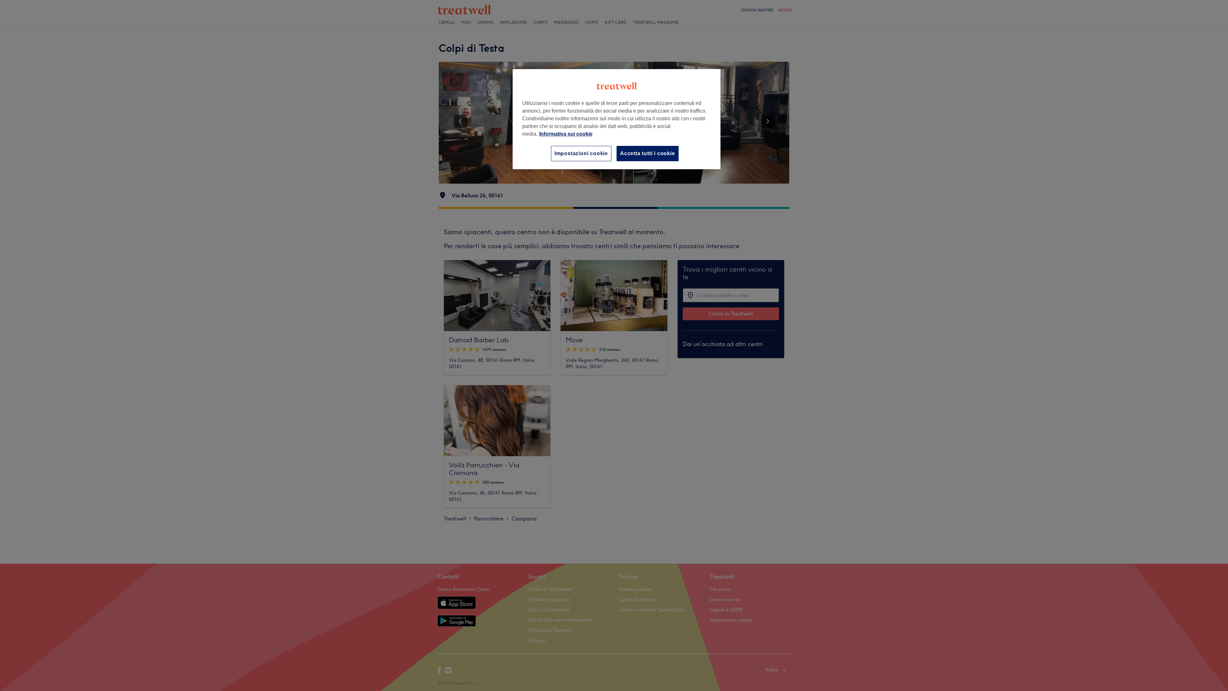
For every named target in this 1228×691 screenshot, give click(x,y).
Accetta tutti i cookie (647, 153)
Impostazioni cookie (581, 153)
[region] (616, 119)
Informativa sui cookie (566, 134)
